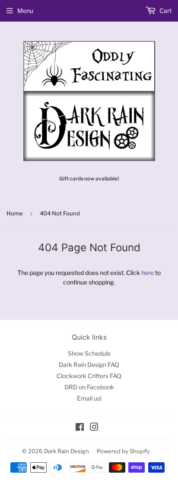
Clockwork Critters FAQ (89, 375)
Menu (25, 10)
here (147, 272)
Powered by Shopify (123, 451)
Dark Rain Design (66, 451)
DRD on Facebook (89, 387)
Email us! (89, 398)
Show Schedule (89, 353)
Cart (165, 10)
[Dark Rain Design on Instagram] (94, 428)
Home (14, 213)
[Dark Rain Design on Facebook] (79, 428)
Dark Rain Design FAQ (89, 364)
